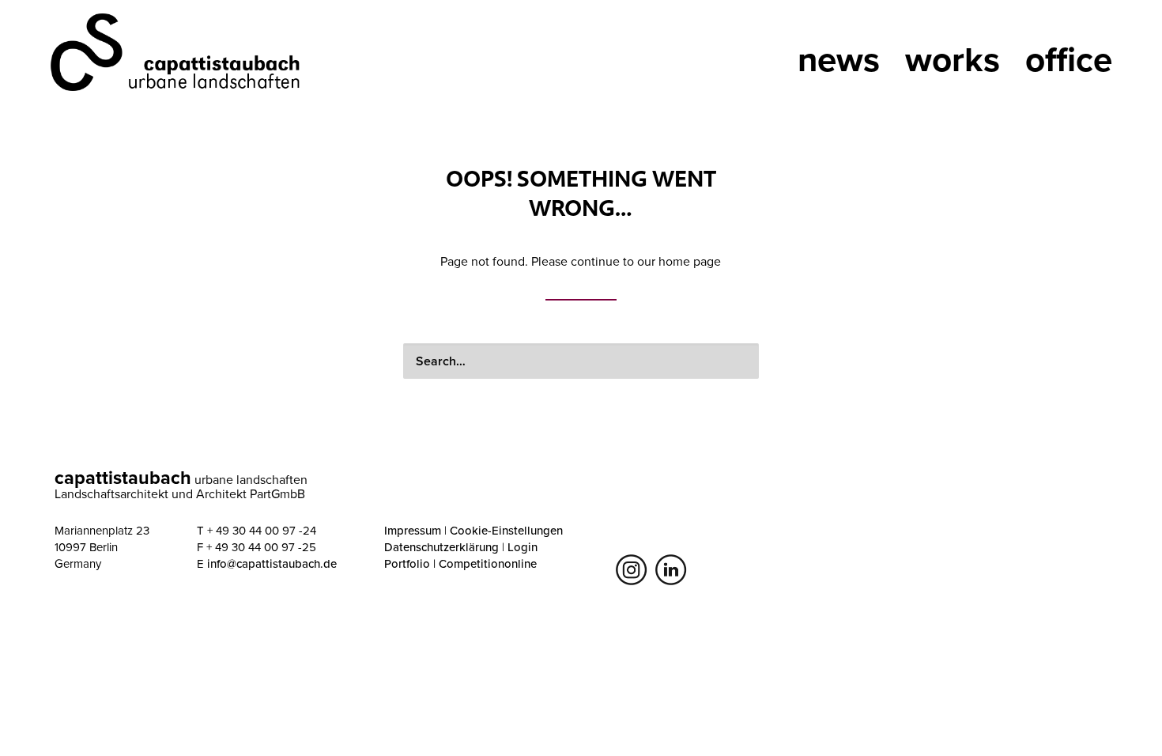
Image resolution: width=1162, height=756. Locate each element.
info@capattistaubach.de (272, 563)
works (952, 54)
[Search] (581, 361)
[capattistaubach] (177, 51)
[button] (739, 359)
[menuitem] (750, 65)
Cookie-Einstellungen (506, 530)
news (839, 54)
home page (689, 261)
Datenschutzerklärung (441, 547)
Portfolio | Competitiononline (460, 563)
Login (522, 547)
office (1068, 54)
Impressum (412, 530)
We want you (750, 65)
